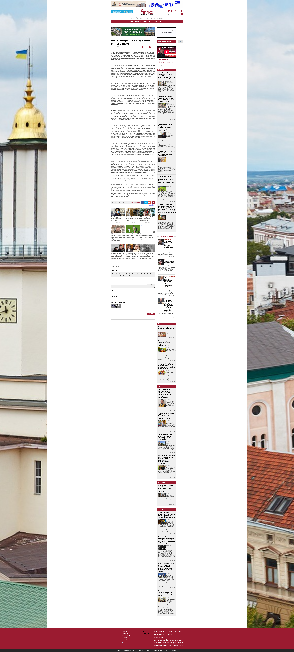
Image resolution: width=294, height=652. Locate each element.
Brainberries (118, 222)
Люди (133, 18)
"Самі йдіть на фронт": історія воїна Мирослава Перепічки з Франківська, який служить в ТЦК (118, 237)
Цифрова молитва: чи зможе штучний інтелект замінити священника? (169, 244)
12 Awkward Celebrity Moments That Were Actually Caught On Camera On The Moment (132, 257)
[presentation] (113, 273)
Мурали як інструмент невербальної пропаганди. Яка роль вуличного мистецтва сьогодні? (165, 488)
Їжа (137, 18)
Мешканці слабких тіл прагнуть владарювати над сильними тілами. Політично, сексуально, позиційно (169, 305)
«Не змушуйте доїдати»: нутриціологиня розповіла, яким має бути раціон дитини (166, 366)
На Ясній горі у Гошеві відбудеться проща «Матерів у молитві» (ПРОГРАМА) (165, 437)
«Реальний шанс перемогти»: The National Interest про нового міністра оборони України (166, 515)
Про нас (125, 631)
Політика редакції (125, 635)
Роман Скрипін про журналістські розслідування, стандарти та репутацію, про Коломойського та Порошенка (166, 62)
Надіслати (151, 313)
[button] (113, 273)
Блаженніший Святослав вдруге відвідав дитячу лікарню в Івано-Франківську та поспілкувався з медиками (166, 459)
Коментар (114, 270)
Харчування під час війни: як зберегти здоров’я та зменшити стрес (166, 328)
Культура (147, 18)
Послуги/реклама (125, 637)
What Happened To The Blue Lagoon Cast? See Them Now (147, 218)
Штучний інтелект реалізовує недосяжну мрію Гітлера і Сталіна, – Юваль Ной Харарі (169, 282)
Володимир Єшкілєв (169, 298)
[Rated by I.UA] (125, 643)
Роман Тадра (167, 239)
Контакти (125, 633)
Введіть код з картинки (118, 302)
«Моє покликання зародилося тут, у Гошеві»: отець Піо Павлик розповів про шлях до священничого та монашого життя (166, 393)
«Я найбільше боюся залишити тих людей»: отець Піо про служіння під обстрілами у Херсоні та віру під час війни (166, 76)
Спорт (156, 21)
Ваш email (114, 296)
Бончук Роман (168, 259)
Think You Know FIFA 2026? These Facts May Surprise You (133, 235)
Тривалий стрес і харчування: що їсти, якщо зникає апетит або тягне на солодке (166, 343)
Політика (162, 21)
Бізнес (150, 21)
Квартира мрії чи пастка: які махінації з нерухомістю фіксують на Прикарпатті (166, 153)
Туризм (153, 18)
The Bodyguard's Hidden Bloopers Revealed (116, 218)
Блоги (145, 21)
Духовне (160, 18)
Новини (131, 21)
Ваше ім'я (114, 290)
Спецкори (125, 639)
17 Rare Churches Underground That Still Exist (133, 218)
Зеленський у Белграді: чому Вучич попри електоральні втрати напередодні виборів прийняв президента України (166, 567)
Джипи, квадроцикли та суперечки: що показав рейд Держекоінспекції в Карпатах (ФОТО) (166, 98)
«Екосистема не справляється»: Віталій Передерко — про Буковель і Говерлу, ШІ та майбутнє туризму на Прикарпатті (166, 126)
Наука (141, 18)
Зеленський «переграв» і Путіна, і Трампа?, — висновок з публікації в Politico (166, 593)
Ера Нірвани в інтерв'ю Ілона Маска (169, 263)
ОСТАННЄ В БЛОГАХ (167, 236)
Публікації (138, 21)
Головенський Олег (169, 276)
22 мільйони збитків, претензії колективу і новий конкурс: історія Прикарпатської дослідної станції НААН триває (166, 180)
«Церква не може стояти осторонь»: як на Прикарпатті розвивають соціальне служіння (166, 416)
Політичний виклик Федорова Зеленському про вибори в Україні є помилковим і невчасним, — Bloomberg (166, 540)
